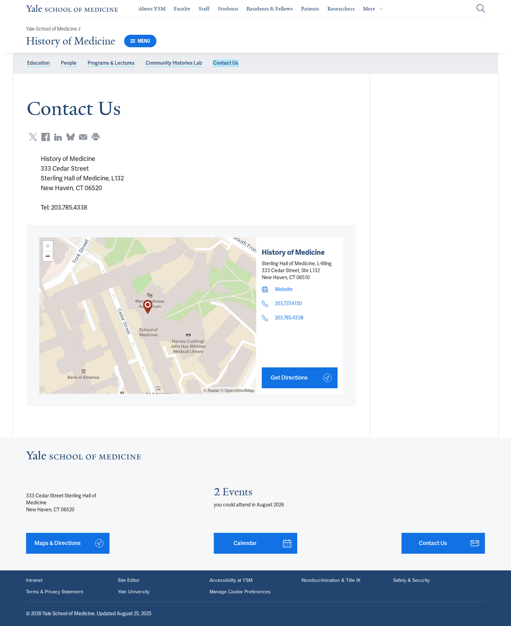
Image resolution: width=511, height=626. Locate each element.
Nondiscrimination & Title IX (330, 580)
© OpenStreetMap (237, 390)
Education (38, 63)
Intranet (34, 580)
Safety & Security (411, 580)
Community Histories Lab (174, 63)
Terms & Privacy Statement (54, 591)
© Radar (211, 390)
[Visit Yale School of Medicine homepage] (83, 457)
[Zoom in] (48, 246)
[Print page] (95, 137)
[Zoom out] (48, 256)
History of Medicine (70, 41)
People (68, 63)
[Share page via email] (83, 137)
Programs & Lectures (111, 63)
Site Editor (129, 580)
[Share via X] (33, 137)
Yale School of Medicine (51, 29)
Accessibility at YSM (231, 580)
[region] (147, 315)
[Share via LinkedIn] (58, 137)
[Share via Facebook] (45, 137)
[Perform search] (481, 9)
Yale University (133, 591)
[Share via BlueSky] (70, 137)
